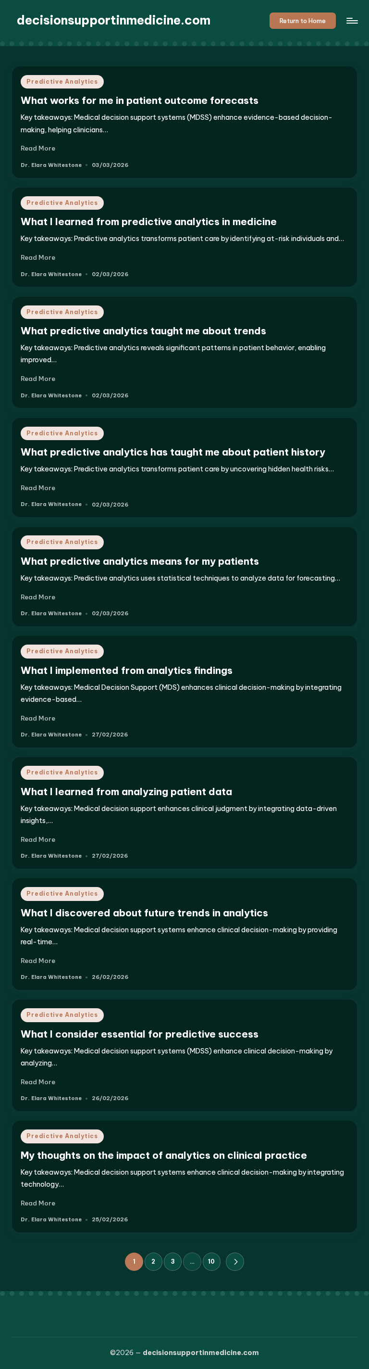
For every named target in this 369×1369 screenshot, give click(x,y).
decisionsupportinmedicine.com (113, 20)
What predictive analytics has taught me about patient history (173, 452)
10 (211, 1261)
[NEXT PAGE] (235, 1261)
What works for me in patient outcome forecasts (139, 100)
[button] (303, 21)
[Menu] (351, 21)
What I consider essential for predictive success (139, 1034)
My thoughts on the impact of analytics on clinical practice (164, 1155)
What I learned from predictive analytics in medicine (149, 221)
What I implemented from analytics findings (127, 670)
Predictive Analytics (62, 81)
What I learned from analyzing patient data (126, 792)
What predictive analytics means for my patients (140, 561)
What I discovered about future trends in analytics (144, 913)
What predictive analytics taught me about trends (143, 331)
